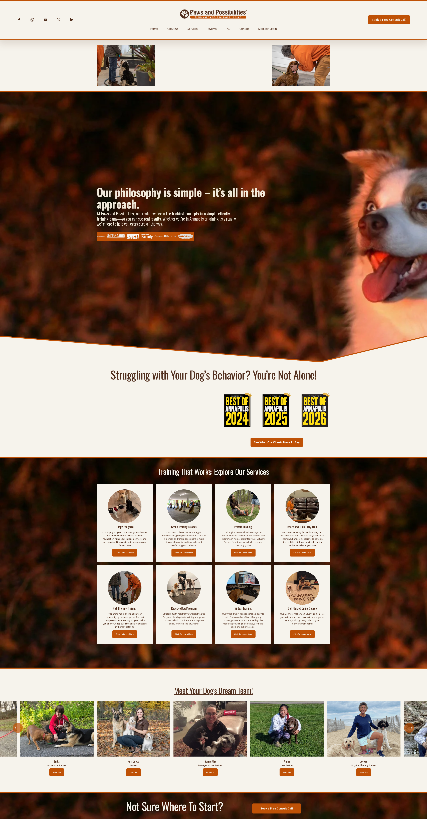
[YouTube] (45, 20)
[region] (213, 738)
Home (154, 29)
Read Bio (133, 772)
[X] (59, 20)
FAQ (228, 29)
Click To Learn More (125, 553)
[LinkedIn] (72, 20)
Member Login (267, 29)
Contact (244, 29)
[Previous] (18, 728)
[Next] (409, 728)
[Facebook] (19, 20)
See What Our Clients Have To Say (277, 442)
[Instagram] (32, 20)
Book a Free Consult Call (389, 19)
